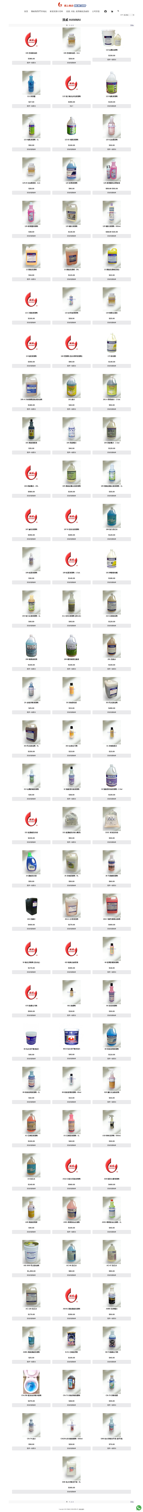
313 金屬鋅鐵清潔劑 (31, 789)
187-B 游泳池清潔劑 (71, 529)
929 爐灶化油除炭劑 (111, 1092)
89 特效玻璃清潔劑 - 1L (31, 1092)
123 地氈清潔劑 (112, 96)
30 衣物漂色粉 (71, 702)
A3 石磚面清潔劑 (31, 1135)
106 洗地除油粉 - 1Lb (72, 53)
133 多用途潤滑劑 (71, 313)
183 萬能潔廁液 (31, 443)
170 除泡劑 (112, 356)
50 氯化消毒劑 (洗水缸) (31, 962)
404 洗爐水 (31, 919)
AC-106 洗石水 (31, 1309)
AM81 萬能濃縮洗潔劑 (31, 1352)
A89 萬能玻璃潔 (31, 1222)
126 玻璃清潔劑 (71, 183)
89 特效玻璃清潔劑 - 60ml (71, 1092)
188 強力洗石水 (112, 529)
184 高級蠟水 (72, 443)
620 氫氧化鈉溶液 (71, 962)
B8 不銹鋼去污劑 (111, 1352)
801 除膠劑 (71, 1006)
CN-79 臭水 (31, 1439)
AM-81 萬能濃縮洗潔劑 (71, 1309)
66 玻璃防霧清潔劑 (112, 962)
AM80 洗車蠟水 (112, 1309)
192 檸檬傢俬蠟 (112, 573)
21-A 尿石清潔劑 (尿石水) (71, 616)
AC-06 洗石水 (71, 1265)
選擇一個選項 (31, 63)
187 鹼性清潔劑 (31, 529)
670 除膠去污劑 (31, 1006)
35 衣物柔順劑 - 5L (71, 876)
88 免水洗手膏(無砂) (31, 1049)
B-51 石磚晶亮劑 (71, 1352)
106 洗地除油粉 (31, 53)
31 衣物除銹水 (111, 746)
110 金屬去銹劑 (112, 50)
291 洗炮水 (112, 659)
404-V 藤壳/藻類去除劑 (111, 919)
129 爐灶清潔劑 (71, 226)
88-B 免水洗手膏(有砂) (71, 1049)
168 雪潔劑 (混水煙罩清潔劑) (71, 356)
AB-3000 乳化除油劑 (31, 1265)
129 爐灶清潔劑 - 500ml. (112, 226)
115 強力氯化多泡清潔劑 (71, 96)
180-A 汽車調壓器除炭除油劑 (31, 399)
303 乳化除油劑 (112, 702)
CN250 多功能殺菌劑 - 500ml (71, 1439)
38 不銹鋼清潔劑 (112, 876)
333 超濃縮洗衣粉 (31, 832)
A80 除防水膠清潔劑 (111, 1179)
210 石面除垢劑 (112, 616)
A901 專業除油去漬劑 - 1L (112, 1222)
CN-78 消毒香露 (112, 1395)
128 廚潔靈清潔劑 (31, 226)
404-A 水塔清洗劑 (71, 919)
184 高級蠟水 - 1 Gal (111, 443)
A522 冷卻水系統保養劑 (72, 1179)
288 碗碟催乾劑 (31, 659)
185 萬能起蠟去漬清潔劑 (71, 486)
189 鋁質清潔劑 (31, 573)
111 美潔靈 (31, 96)
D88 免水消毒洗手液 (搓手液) (112, 1439)
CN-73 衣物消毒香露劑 (71, 1395)
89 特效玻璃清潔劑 (112, 1049)
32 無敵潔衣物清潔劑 (71, 789)
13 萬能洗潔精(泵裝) (111, 269)
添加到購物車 (71, 63)
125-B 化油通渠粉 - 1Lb (31, 183)
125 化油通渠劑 (112, 140)
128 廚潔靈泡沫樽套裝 (111, 183)
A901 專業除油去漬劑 (71, 1222)
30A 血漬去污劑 (71, 746)
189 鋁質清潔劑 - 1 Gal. (71, 573)
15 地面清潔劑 (31, 356)
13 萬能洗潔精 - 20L (71, 269)
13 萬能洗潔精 (31, 269)
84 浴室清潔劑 (111, 1006)
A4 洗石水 (31, 1179)
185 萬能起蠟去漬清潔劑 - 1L (112, 486)
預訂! (71, 106)
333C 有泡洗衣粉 (111, 832)
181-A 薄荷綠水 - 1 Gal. (111, 399)
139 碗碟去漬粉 (112, 313)
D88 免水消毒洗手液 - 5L (71, 1482)
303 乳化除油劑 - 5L (31, 746)
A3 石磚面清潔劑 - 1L (72, 1135)
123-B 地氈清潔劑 (71, 140)
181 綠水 (71, 399)
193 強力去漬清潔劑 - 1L (31, 616)
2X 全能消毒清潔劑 (31, 702)
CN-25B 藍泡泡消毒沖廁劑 (31, 1395)
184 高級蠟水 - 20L (31, 486)
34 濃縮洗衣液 (31, 876)
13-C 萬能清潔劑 (31, 313)
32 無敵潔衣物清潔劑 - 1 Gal (111, 789)
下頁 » (132, 25)
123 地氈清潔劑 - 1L (31, 140)
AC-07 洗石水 (112, 1265)
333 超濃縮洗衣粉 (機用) (71, 832)
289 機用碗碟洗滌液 (71, 659)
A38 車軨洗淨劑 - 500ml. (111, 1135)
